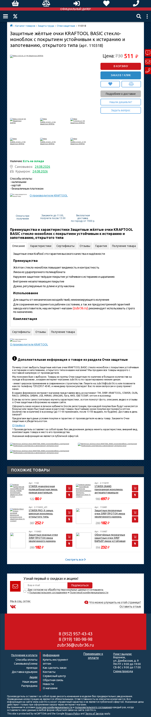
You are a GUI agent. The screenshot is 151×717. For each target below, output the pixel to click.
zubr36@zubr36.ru (75, 644)
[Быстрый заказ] (69, 495)
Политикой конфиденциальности (89, 592)
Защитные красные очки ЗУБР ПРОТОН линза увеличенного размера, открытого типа (43, 538)
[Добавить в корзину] (69, 488)
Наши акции (29, 681)
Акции (15, 16)
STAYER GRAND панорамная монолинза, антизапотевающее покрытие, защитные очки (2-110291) (110, 489)
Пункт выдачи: (122, 654)
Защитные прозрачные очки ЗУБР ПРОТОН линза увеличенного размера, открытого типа (110, 513)
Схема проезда (123, 671)
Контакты (49, 671)
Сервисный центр (54, 676)
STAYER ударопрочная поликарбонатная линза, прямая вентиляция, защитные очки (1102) (43, 489)
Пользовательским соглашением (48, 592)
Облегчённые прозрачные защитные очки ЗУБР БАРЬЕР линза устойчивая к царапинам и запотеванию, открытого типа (110, 538)
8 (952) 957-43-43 (75, 633)
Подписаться (79, 585)
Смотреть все (74, 559)
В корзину (121, 66)
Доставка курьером (24, 671)
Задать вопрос (120, 110)
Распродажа (29, 685)
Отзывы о (18, 425)
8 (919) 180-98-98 (75, 639)
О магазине (50, 688)
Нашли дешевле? (121, 102)
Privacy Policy (72, 713)
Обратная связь (53, 680)
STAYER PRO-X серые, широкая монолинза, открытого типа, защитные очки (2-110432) (44, 513)
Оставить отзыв (130, 606)
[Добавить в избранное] (110, 84)
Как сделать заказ (54, 667)
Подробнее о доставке (121, 93)
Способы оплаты (26, 659)
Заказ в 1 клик (121, 75)
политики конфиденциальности (54, 707)
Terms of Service (94, 713)
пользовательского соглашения (93, 707)
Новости (48, 684)
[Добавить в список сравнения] (131, 84)
